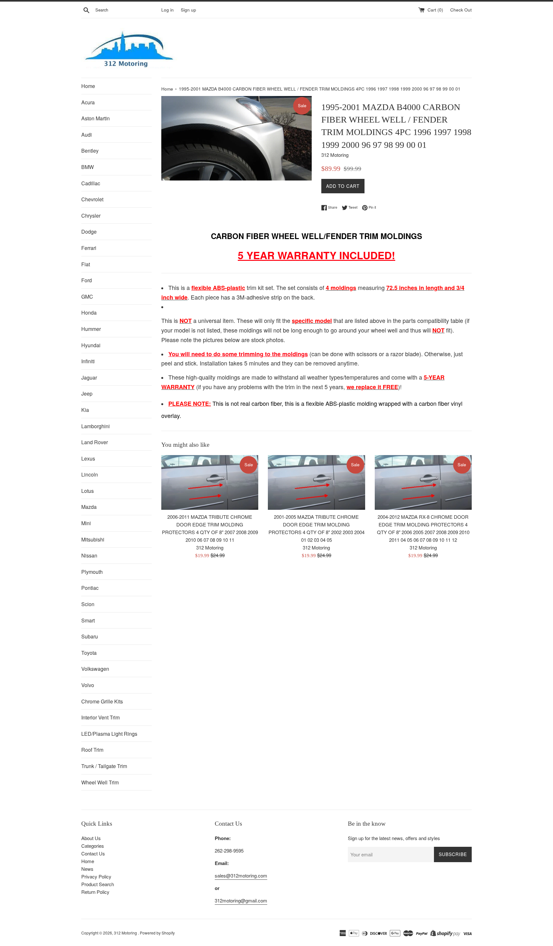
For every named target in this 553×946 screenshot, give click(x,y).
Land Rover (94, 442)
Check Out (461, 10)
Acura (88, 102)
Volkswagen (95, 668)
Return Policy (95, 891)
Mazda (89, 506)
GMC (87, 296)
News (87, 868)
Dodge (89, 231)
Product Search (97, 884)
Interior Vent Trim (100, 717)
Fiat (85, 264)
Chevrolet (92, 199)
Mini (86, 523)
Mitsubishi (92, 539)
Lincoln (89, 474)
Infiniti (88, 361)
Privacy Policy (96, 876)
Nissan (89, 555)
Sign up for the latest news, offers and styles (394, 838)
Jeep (86, 393)
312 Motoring (126, 932)
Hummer (91, 329)
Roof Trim (92, 749)
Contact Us (93, 853)
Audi (86, 134)
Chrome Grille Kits (102, 701)
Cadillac (90, 183)
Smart (88, 620)
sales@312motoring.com (241, 875)
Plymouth (92, 571)
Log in (167, 10)
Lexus (88, 458)
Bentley (90, 150)
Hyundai (90, 345)
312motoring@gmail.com (241, 900)
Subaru (89, 636)
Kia (85, 409)
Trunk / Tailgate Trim (104, 766)
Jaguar (89, 377)
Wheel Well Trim (100, 782)
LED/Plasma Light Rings (109, 733)
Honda (89, 312)
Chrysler (90, 215)
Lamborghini (95, 426)
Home (88, 86)
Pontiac (90, 587)
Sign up (188, 10)
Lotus (87, 490)
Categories (92, 845)
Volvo (87, 685)
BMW (87, 167)
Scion (87, 604)
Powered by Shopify (157, 932)
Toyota (89, 652)
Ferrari (88, 248)
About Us (91, 838)
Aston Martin (95, 118)
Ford (86, 280)
